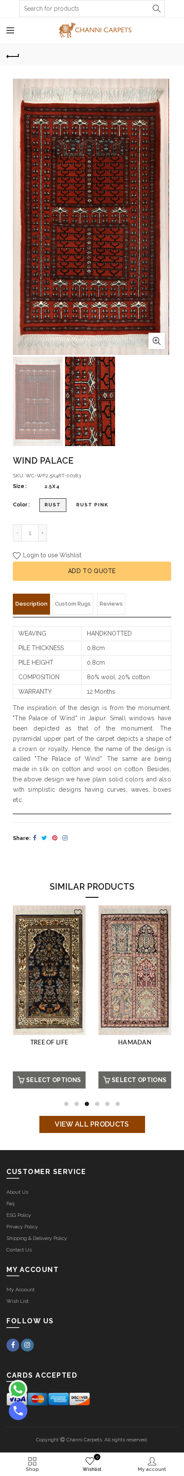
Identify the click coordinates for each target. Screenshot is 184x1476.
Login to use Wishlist (51, 555)
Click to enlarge (156, 341)
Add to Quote (92, 571)
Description (31, 603)
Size (18, 486)
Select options (53, 1080)
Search (156, 8)
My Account (20, 1290)
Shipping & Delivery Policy (36, 1238)
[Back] (13, 55)
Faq (10, 1204)
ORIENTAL (49, 1043)
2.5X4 (52, 486)
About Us (17, 1192)
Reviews (111, 603)
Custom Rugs (73, 603)
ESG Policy (18, 1215)
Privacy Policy (22, 1227)
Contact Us (19, 1250)
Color (20, 505)
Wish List (17, 1301)
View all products (92, 1124)
